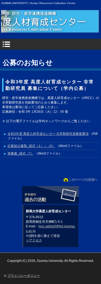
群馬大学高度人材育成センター (52, 28)
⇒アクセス (34, 240)
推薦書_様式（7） (21, 153)
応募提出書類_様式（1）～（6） (31, 146)
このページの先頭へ (83, 180)
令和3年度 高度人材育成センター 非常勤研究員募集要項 (48, 134)
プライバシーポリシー (24, 276)
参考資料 (50, 195)
